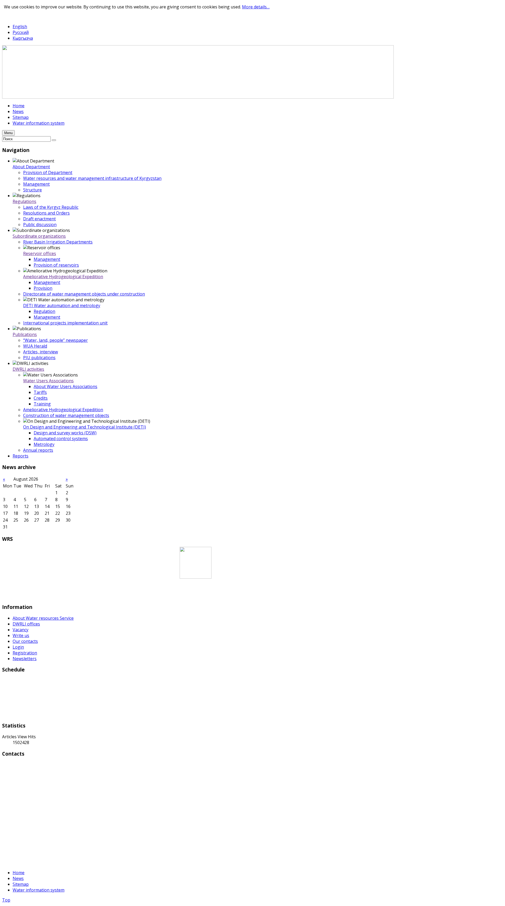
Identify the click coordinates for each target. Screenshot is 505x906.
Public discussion (40, 224)
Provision (43, 288)
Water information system (38, 890)
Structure (32, 190)
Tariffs (40, 392)
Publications (25, 334)
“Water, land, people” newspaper (55, 340)
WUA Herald (35, 346)
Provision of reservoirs (56, 265)
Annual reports (38, 450)
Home (18, 873)
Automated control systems (61, 438)
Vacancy (20, 630)
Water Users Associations (48, 381)
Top (6, 900)
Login (18, 647)
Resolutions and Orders (46, 213)
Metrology (44, 444)
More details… (256, 7)
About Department (31, 167)
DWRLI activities (28, 369)
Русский (21, 32)
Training (42, 404)
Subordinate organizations (39, 236)
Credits (41, 398)
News (18, 878)
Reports (20, 456)
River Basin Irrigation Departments (58, 242)
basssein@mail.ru (19, 853)
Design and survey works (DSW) (65, 433)
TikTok (28, 16)
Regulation (44, 311)
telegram (11, 16)
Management (36, 184)
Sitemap (21, 884)
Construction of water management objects (66, 415)
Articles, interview (40, 352)
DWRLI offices (26, 624)
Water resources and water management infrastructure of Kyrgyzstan (92, 178)
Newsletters (25, 658)
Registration (25, 653)
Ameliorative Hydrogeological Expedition (63, 276)
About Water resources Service (43, 618)
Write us (21, 635)
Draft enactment (39, 219)
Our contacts (25, 641)
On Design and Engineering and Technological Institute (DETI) (84, 427)
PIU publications (39, 357)
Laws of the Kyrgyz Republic (50, 207)
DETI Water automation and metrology (61, 305)
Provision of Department (47, 172)
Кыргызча (23, 38)
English (20, 26)
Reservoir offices (39, 253)
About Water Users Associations (65, 386)
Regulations (24, 201)
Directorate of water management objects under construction (84, 294)
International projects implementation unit (65, 323)
